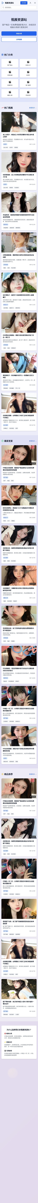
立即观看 (19, 39)
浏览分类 (19, 33)
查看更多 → (33, 108)
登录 (25, 3)
